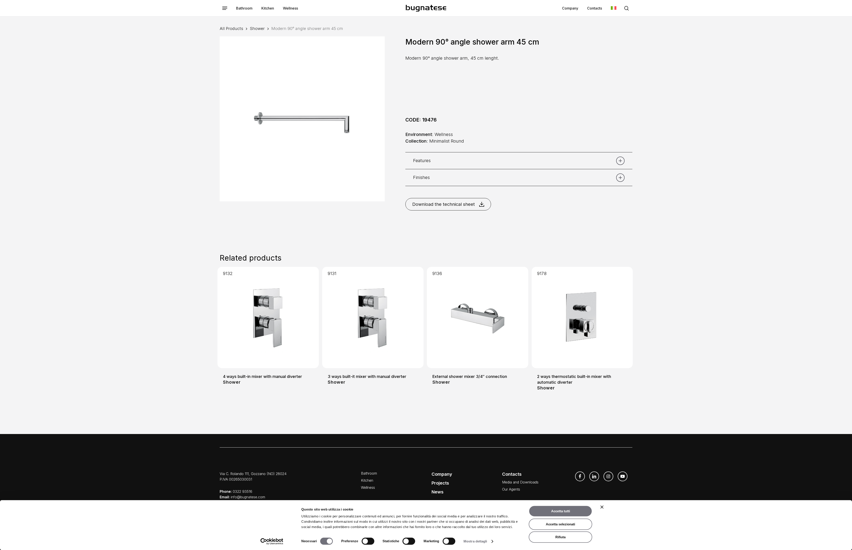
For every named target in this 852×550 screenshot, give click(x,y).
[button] (225, 8)
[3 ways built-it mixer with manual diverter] (373, 317)
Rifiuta (560, 537)
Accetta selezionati (560, 524)
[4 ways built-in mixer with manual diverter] (268, 317)
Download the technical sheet (443, 204)
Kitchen (367, 480)
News (438, 492)
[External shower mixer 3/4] (477, 317)
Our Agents (511, 489)
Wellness (368, 487)
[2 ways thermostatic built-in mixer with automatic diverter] (582, 317)
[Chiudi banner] (602, 507)
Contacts (512, 474)
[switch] (368, 541)
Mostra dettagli (475, 541)
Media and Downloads (520, 482)
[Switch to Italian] (613, 8)
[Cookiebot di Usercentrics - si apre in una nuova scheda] (271, 541)
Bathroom (369, 473)
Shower (257, 28)
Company (442, 474)
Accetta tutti (560, 511)
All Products (231, 28)
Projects (440, 483)
